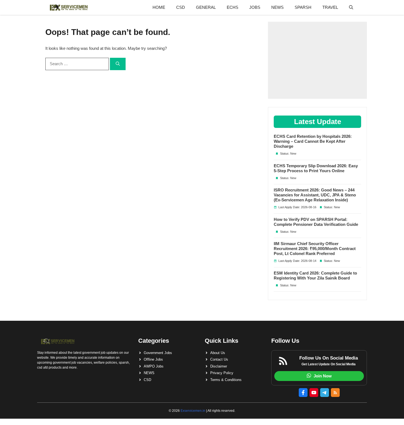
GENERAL (206, 7)
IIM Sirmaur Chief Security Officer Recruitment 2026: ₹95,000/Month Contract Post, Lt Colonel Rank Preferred (315, 248)
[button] (351, 7)
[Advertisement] (317, 60)
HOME (159, 7)
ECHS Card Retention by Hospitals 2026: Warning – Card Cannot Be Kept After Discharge (313, 141)
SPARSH (303, 7)
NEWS (277, 7)
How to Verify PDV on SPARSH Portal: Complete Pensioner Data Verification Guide (316, 222)
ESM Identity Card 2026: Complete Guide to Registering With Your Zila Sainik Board (315, 275)
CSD (180, 7)
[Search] (118, 64)
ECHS (232, 7)
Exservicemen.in (193, 411)
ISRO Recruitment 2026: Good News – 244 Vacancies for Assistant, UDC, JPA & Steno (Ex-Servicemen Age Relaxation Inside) (315, 195)
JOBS (254, 7)
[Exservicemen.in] (68, 7)
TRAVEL (330, 7)
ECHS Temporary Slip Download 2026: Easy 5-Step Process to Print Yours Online (316, 168)
